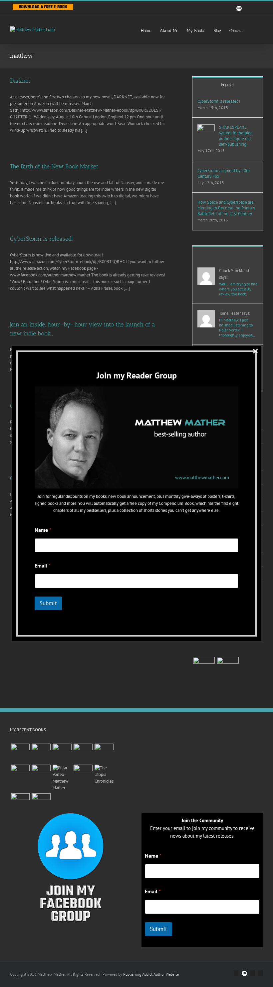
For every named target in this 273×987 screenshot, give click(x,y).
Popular (227, 84)
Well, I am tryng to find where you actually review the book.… (238, 288)
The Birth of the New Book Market (54, 166)
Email (153, 891)
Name (153, 856)
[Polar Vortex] (62, 778)
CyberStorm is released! (41, 238)
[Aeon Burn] (20, 753)
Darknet (20, 80)
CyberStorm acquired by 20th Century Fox (223, 173)
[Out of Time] (203, 644)
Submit (158, 929)
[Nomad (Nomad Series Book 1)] (41, 802)
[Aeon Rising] (41, 753)
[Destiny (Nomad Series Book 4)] (83, 774)
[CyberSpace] (227, 668)
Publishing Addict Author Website (151, 974)
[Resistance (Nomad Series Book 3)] (20, 802)
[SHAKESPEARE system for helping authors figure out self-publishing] (206, 127)
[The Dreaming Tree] (41, 774)
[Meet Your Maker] (227, 644)
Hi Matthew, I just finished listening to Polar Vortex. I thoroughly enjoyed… (237, 327)
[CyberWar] (203, 668)
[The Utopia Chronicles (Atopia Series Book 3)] (104, 775)
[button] (253, 30)
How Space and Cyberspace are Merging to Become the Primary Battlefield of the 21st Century (226, 207)
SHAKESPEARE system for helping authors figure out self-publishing (236, 135)
